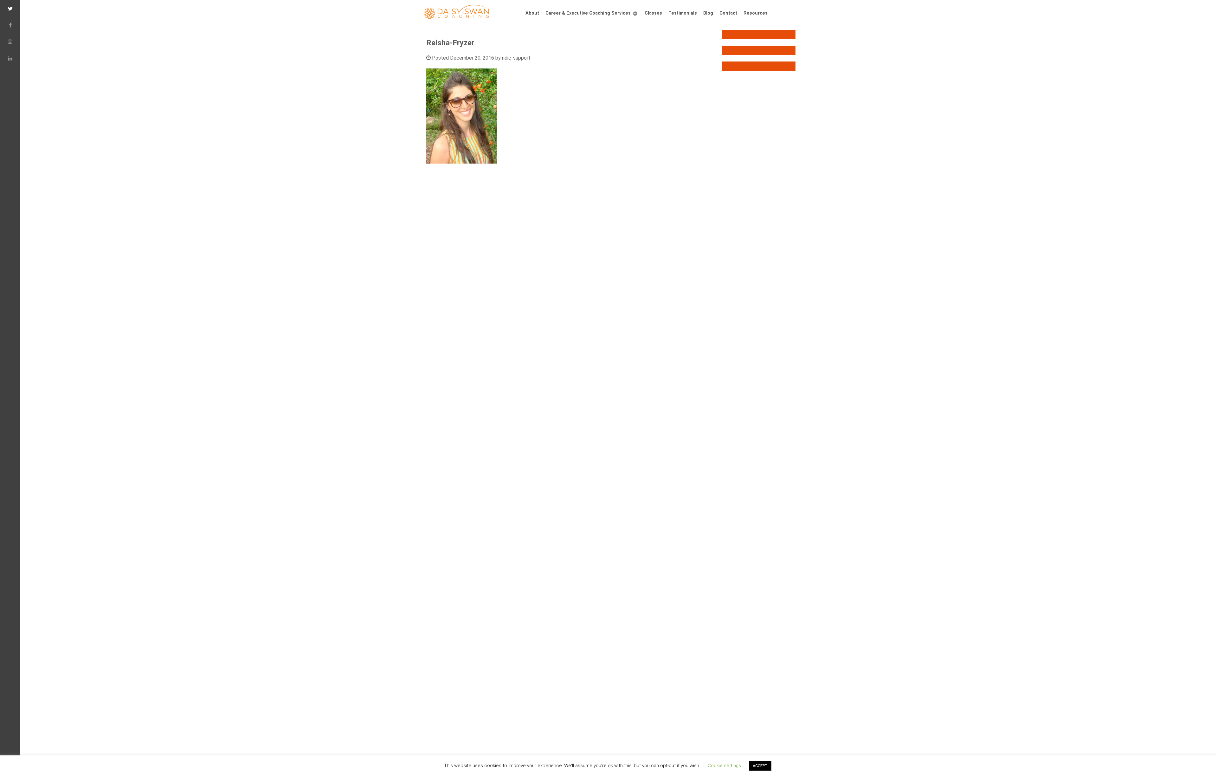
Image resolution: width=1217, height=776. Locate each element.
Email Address (392, 295)
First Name (388, 318)
